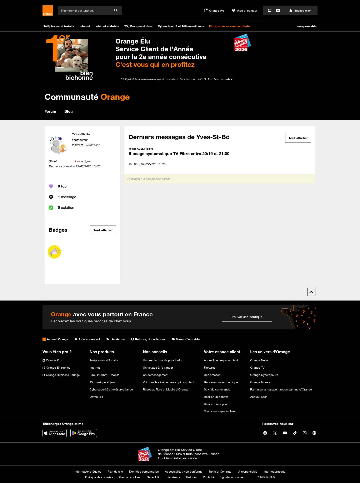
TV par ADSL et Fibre (141, 148)
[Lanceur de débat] (54, 252)
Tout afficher (103, 230)
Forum (50, 111)
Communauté (87, 96)
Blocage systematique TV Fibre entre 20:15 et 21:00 (179, 153)
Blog (68, 111)
